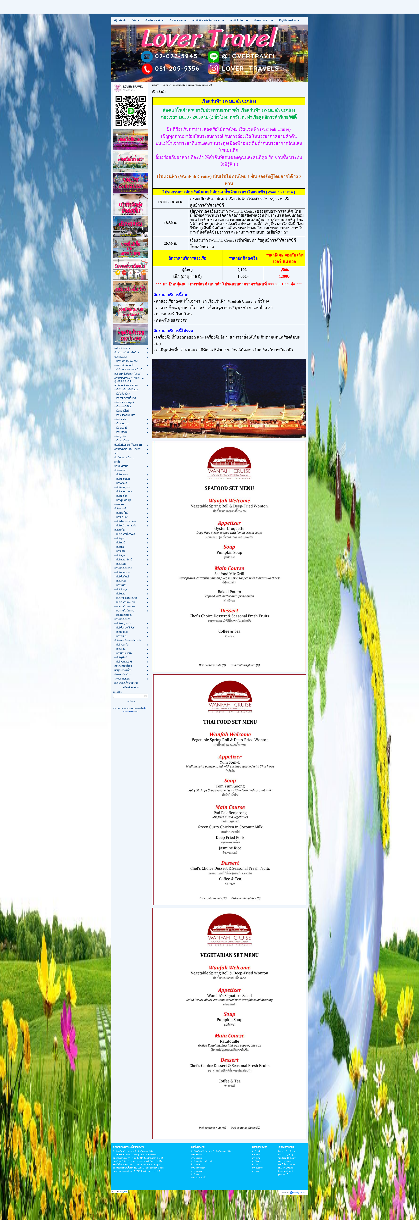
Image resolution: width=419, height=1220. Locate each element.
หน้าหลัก (155, 85)
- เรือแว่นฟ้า (166, 85)
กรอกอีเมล (117, 692)
